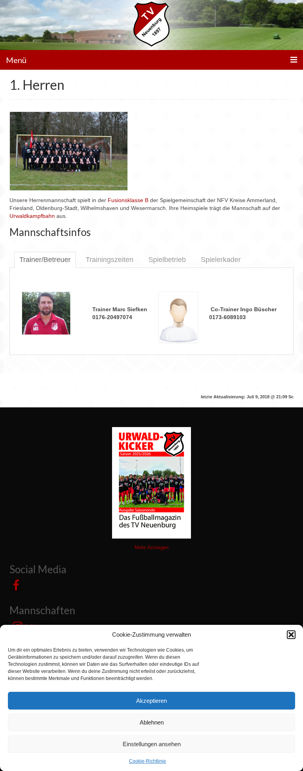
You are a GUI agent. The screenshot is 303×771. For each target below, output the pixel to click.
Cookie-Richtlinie (147, 761)
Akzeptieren (151, 700)
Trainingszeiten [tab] (109, 260)
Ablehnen (152, 722)
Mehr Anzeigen (151, 547)
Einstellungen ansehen (152, 744)
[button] (291, 635)
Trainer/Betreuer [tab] (45, 260)
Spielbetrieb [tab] (167, 260)
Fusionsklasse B (128, 200)
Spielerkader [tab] (221, 260)
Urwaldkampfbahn (32, 216)
